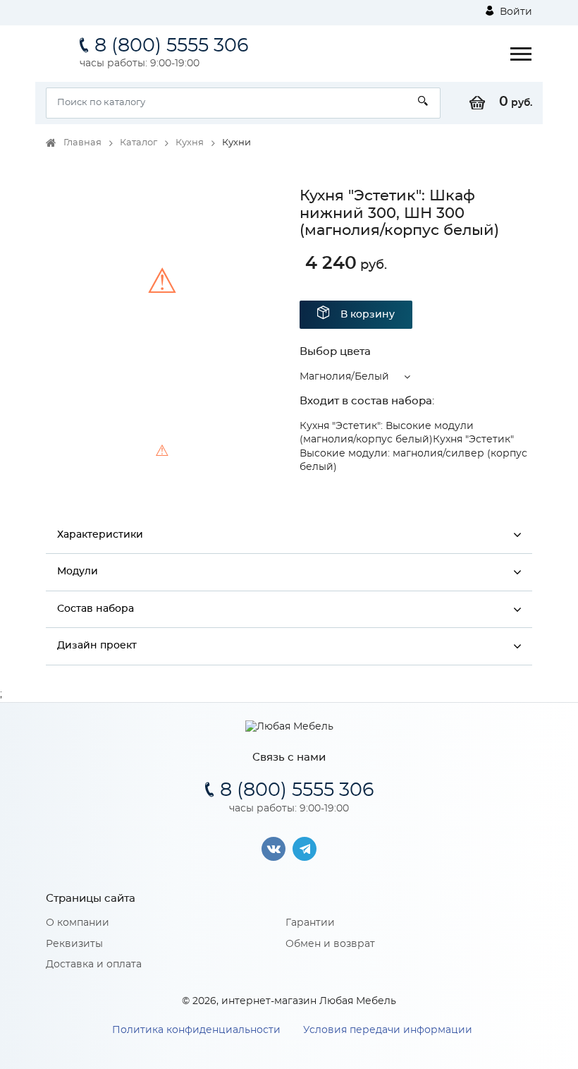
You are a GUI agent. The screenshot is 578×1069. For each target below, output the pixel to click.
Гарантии (310, 923)
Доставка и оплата (94, 965)
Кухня (190, 142)
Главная (82, 142)
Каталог (138, 142)
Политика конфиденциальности (196, 1030)
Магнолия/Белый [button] (344, 377)
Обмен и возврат (330, 944)
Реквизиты (74, 944)
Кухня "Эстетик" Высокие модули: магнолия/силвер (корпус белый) (413, 453)
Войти (514, 12)
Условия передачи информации (387, 1030)
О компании (77, 923)
